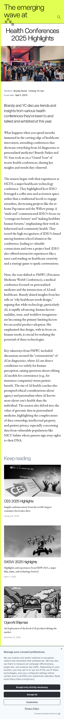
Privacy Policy (32, 708)
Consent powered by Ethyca (45, 713)
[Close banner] (61, 648)
